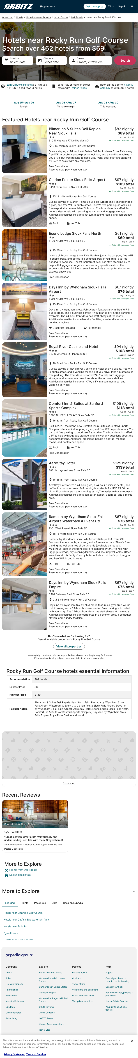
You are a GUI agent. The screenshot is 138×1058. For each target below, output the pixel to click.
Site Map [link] (10, 1007)
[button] (69, 891)
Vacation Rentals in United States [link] (52, 979)
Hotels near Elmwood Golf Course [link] (23, 912)
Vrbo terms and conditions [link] (85, 989)
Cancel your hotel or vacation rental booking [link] (117, 979)
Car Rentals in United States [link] (53, 986)
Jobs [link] (8, 978)
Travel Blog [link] (44, 1029)
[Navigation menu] (132, 6)
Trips (111, 6)
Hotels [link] (19, 17)
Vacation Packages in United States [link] (53, 999)
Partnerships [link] (12, 989)
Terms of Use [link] (78, 984)
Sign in (122, 6)
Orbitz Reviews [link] (46, 1007)
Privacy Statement (14, 1054)
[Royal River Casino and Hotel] (69, 369)
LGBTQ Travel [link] (46, 1018)
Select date (18, 62)
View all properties (69, 646)
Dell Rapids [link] (77, 17)
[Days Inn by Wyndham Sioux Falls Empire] (69, 604)
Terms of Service (36, 1054)
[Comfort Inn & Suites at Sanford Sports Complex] (69, 428)
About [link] (9, 972)
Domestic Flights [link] (47, 992)
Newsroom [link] (11, 995)
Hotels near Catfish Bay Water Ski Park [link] (26, 919)
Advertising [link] (11, 1018)
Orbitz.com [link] (7, 17)
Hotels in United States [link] (50, 972)
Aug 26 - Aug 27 (66, 102)
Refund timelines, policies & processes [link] (119, 994)
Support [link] (109, 972)
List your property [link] (14, 984)
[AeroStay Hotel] (69, 484)
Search (125, 60)
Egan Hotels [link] (11, 933)
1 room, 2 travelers (89, 62)
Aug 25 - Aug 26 (24, 102)
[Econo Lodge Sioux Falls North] (69, 255)
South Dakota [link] (61, 17)
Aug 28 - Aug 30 (108, 102)
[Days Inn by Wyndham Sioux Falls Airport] (69, 311)
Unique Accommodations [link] (51, 1024)
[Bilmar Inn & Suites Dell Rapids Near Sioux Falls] (69, 149)
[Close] (132, 1041)
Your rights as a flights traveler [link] (116, 1008)
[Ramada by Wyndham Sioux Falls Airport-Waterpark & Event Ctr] (69, 544)
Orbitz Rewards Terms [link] (83, 995)
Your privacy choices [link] (82, 1001)
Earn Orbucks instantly (19, 84)
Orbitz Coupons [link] (47, 1012)
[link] (69, 870)
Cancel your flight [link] (114, 986)
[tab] (10, 903)
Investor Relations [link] (15, 1001)
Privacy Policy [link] (79, 972)
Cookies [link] (76, 978)
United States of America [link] (38, 17)
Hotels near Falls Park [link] (16, 926)
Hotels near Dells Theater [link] (18, 939)
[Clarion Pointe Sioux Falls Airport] (69, 201)
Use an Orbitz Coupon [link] (116, 1001)
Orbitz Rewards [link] (13, 1012)
